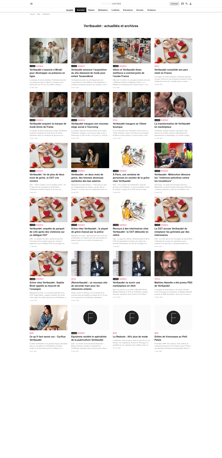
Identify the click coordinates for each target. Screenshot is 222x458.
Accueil (32, 14)
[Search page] (187, 3)
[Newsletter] (182, 3)
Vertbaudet (45, 14)
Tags (38, 14)
